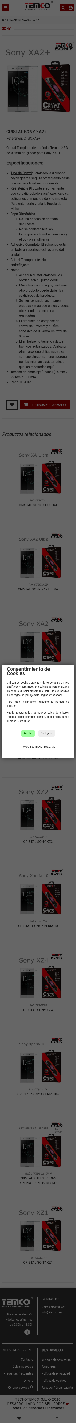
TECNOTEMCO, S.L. (45, 746)
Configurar (47, 733)
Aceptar (28, 733)
